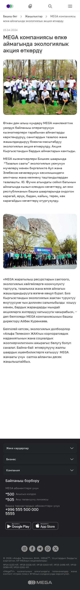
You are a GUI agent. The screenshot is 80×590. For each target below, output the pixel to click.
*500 (9, 494)
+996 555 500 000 (21, 509)
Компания (13, 470)
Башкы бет (10, 16)
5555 (10, 513)
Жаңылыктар (34, 16)
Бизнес (11, 459)
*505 (9, 499)
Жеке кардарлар (17, 448)
